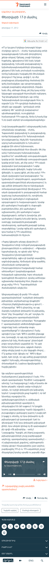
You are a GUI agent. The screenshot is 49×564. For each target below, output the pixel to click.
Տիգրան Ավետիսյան (10, 23)
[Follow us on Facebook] (4, 526)
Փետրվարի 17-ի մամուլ (19, 461)
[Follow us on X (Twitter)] (10, 526)
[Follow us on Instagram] (29, 526)
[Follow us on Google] (4, 532)
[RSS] (35, 526)
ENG (31, 560)
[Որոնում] (42, 560)
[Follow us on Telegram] (22, 526)
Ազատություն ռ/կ (14, 465)
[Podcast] (41, 526)
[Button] (43, 33)
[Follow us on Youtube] (16, 526)
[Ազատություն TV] (20, 560)
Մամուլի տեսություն (14, 12)
